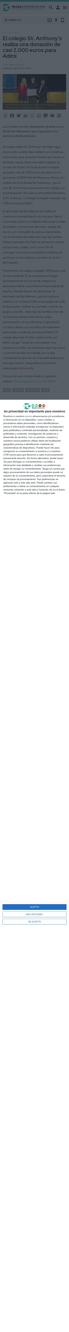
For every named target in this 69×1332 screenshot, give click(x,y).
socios (28, 416)
